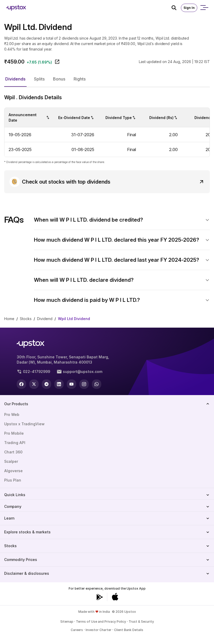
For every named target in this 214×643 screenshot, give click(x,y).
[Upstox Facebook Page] (21, 384)
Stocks (26, 318)
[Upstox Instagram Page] (84, 384)
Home (9, 318)
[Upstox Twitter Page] (34, 384)
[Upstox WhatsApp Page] (96, 384)
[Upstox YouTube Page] (71, 384)
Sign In (189, 8)
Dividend (44, 318)
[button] (15, 79)
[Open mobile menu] (204, 7)
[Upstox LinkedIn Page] (59, 384)
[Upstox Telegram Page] (46, 384)
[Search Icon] (176, 7)
